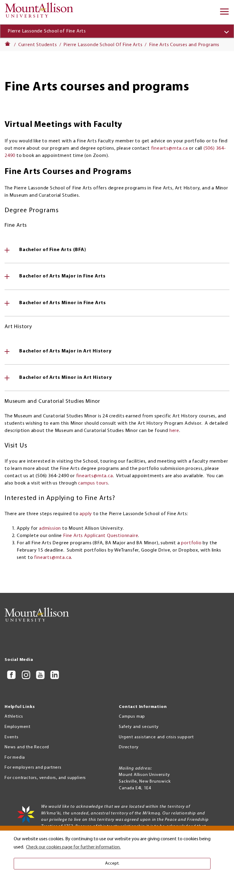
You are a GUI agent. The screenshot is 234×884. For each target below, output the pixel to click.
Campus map (132, 716)
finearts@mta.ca (169, 148)
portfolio (191, 543)
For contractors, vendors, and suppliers (45, 778)
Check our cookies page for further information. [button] (73, 847)
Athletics (14, 716)
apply (86, 514)
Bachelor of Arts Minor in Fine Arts (62, 303)
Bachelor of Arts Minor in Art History (65, 377)
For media (15, 757)
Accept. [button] (112, 863)
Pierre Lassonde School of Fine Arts (47, 31)
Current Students (37, 44)
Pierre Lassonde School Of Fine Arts (102, 44)
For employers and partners (33, 767)
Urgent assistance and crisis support (156, 737)
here (174, 430)
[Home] (41, 12)
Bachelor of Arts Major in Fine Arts (62, 276)
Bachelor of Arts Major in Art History (65, 351)
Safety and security (138, 727)
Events (12, 737)
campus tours (93, 483)
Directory (128, 747)
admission (50, 528)
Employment (17, 727)
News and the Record (27, 747)
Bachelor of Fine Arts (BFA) (52, 249)
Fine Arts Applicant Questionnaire (100, 535)
